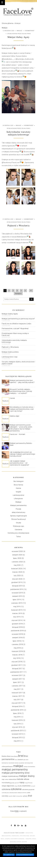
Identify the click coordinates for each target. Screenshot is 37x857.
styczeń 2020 (17, 579)
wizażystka (19, 796)
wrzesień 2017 (17, 675)
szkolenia (6, 789)
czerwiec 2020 (17, 562)
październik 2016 (17, 710)
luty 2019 (16, 617)
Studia (18, 523)
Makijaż (19, 30)
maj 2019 (16, 606)
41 (31, 290)
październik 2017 (16, 672)
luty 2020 (17, 575)
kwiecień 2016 (17, 720)
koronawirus (5, 763)
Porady (18, 509)
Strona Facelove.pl (18, 519)
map (3, 779)
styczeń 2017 (17, 703)
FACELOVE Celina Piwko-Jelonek (14, 833)
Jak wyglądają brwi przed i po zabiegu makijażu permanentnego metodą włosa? (22, 454)
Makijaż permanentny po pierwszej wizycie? (18, 319)
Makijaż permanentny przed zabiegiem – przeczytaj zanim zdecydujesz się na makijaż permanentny (21, 428)
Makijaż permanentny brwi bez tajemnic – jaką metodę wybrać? (22, 381)
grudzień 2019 (16, 582)
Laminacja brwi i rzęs (10, 357)
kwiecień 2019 (16, 610)
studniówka (26, 786)
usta (28, 792)
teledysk (20, 792)
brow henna (14, 756)
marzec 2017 (17, 696)
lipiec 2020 (17, 558)
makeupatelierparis (7, 766)
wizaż (14, 796)
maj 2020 (17, 565)
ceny (16, 759)
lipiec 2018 (17, 641)
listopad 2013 (17, 737)
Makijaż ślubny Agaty (18, 37)
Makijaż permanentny (18, 505)
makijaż (18, 766)
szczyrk (33, 786)
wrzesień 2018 (17, 634)
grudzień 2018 (17, 624)
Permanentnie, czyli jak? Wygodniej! (15, 328)
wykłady (25, 796)
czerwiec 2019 (16, 603)
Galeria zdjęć (14, 416)
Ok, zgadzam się (9, 854)
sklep (15, 786)
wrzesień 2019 (17, 593)
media (6, 779)
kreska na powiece (19, 763)
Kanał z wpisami (18, 811)
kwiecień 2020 (16, 569)
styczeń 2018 (17, 662)
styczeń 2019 (17, 620)
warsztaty (5, 796)
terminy (24, 792)
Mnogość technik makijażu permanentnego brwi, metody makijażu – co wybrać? (21, 391)
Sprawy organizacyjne (18, 516)
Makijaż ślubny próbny (10, 352)
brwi (21, 755)
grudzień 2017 (16, 665)
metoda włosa (23, 779)
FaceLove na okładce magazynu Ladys (16, 324)
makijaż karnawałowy (29, 766)
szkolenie (16, 789)
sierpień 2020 (17, 555)
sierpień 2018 (17, 637)
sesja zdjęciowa (8, 786)
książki (18, 492)
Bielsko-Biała (6, 756)
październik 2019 (16, 589)
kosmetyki (11, 763)
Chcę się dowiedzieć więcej (25, 854)
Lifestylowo (18, 499)
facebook (20, 759)
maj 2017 (17, 689)
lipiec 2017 (17, 682)
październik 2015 (17, 731)
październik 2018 (17, 631)
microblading (6, 782)
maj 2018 (17, 648)
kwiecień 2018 (17, 651)
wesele (10, 796)
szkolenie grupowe (28, 789)
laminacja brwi (29, 763)
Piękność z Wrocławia (18, 225)
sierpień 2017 (17, 679)
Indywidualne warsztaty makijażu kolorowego (18, 133)
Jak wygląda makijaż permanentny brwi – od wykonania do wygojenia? (19, 463)
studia (20, 786)
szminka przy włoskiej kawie (9, 792)
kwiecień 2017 (17, 693)
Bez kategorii (18, 481)
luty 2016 (17, 724)
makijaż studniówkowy (10, 776)
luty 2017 (17, 700)
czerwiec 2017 (17, 686)
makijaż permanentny (15, 769)
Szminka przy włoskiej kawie (18, 533)
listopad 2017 (17, 669)
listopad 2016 (17, 706)
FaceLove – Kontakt (17, 434)
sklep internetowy (18, 512)
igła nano (25, 759)
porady (13, 782)
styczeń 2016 (17, 727)
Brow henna (18, 485)
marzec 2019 (17, 613)
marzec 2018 (17, 655)
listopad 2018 (17, 627)
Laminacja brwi (18, 495)
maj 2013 (17, 741)
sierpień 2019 (17, 596)
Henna (18, 488)
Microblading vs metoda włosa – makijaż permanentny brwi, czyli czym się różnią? (22, 409)
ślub (30, 795)
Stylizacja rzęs (18, 526)
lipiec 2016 (17, 713)
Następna (18, 293)
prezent (17, 782)
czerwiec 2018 (17, 644)
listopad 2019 (17, 586)
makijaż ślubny (27, 776)
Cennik (12, 398)
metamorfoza (12, 779)
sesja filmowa (28, 782)
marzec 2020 (17, 572)
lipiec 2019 (17, 600)
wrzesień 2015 (17, 734)
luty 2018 (16, 658)
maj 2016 (17, 717)
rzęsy (21, 782)
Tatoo (18, 536)
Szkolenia (18, 530)
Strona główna (7, 23)
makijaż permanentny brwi (16, 772)
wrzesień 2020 (17, 551)
